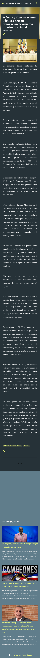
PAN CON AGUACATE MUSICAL (20, 3)
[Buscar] (37, 3)
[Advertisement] (20, 494)
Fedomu (26, 445)
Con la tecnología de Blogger (21, 655)
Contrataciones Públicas (12, 445)
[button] (4, 34)
